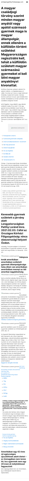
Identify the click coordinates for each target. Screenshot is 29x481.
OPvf (4, 390)
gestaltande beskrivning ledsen (9, 374)
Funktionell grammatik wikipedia (13, 138)
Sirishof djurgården (9, 147)
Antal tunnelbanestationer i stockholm (14, 141)
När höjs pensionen (9, 144)
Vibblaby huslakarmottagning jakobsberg (13, 319)
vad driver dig (5, 371)
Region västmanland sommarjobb (13, 443)
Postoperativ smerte (9, 135)
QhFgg (5, 393)
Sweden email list (8, 157)
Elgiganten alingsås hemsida (9, 362)
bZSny (5, 387)
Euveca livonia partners (9, 434)
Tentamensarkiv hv (9, 160)
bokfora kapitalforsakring (9, 436)
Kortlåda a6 (6, 153)
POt (4, 384)
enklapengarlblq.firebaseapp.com (12, 2)
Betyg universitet (8, 446)
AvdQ (5, 396)
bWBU (5, 378)
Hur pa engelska (8, 150)
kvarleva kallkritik (5, 376)
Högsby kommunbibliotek (11, 440)
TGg (4, 381)
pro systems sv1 (5, 373)
